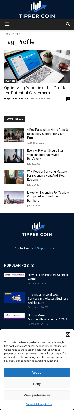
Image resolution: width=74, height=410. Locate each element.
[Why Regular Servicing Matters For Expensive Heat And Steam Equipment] (14, 177)
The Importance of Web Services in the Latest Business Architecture (48, 298)
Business (10, 80)
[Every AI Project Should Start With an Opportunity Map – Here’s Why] (14, 156)
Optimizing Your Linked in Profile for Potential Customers (35, 90)
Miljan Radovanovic (16, 98)
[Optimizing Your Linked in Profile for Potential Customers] (37, 66)
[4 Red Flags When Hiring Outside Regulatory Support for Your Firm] (14, 135)
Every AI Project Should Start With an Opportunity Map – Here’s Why (45, 154)
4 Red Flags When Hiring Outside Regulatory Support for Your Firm (48, 133)
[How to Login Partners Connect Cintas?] (14, 274)
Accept (37, 372)
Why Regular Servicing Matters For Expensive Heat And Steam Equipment (47, 175)
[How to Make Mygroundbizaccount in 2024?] (14, 316)
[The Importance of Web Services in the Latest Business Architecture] (14, 297)
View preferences (37, 395)
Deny (37, 384)
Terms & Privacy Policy (39, 404)
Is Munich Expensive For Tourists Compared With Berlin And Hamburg (48, 196)
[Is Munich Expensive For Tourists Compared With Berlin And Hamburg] (14, 197)
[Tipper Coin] (37, 9)
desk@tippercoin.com (45, 248)
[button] (68, 334)
